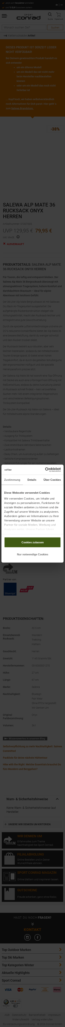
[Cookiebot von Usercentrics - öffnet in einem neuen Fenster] (46, 469)
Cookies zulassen (32, 542)
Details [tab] (31, 479)
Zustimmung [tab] (12, 479)
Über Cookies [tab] (52, 479)
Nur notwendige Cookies (32, 554)
